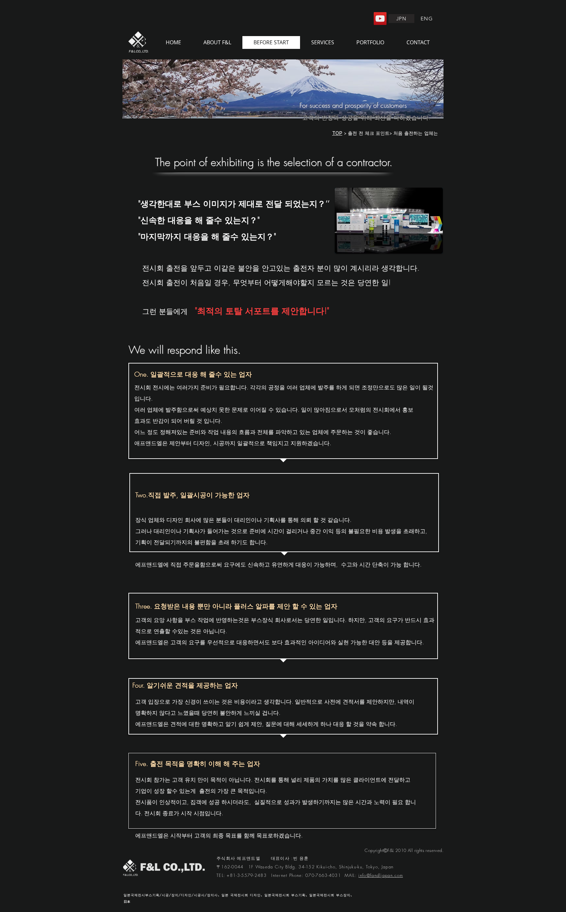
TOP (337, 133)
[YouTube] (380, 18)
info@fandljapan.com (380, 875)
